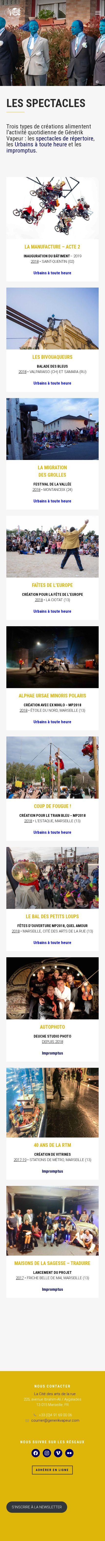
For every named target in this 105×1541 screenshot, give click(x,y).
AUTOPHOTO (52, 1027)
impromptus (21, 150)
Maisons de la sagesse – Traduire (52, 1263)
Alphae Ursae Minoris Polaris (52, 696)
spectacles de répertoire (64, 138)
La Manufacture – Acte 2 (52, 247)
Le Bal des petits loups (52, 916)
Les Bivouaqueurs (52, 357)
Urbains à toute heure (41, 144)
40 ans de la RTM (52, 1145)
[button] (98, 12)
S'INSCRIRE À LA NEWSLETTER (37, 1507)
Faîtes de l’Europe (52, 585)
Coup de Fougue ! (52, 806)
